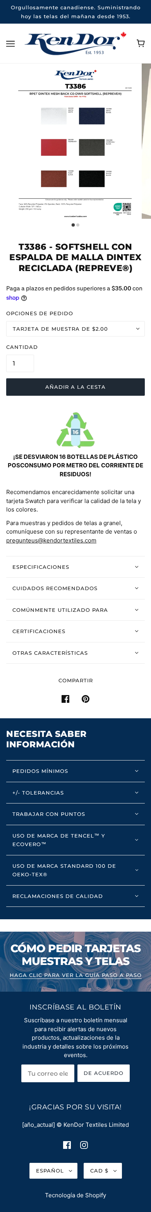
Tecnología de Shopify (75, 1195)
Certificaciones (38, 631)
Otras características (50, 653)
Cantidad (22, 347)
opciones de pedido (39, 313)
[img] (67, 1145)
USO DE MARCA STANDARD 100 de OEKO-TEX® (64, 870)
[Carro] (141, 43)
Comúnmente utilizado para (60, 610)
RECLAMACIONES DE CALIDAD (57, 896)
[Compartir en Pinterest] (86, 698)
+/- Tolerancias (38, 793)
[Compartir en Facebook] (65, 698)
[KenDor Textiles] (75, 42)
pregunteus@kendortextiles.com (51, 540)
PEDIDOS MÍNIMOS (40, 771)
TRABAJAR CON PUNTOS (48, 814)
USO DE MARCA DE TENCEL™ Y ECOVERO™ (58, 840)
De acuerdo (104, 1073)
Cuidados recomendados (55, 588)
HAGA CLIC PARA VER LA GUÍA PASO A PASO (76, 975)
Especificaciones (40, 567)
